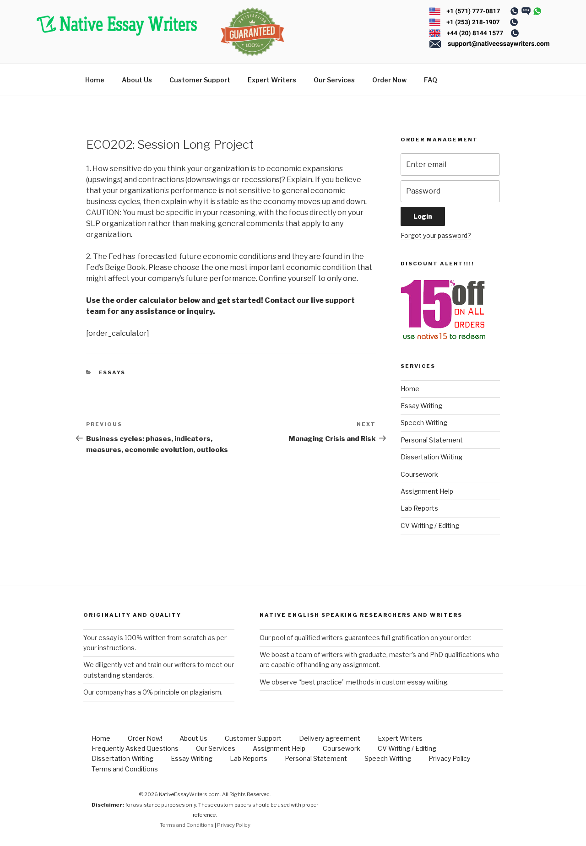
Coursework (419, 474)
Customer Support (199, 80)
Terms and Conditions (125, 769)
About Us (137, 80)
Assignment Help (427, 491)
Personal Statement (432, 440)
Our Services (334, 80)
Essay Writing (421, 406)
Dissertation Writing (431, 457)
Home (94, 80)
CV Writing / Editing (430, 525)
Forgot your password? (436, 235)
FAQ (430, 80)
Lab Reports (419, 508)
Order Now (389, 80)
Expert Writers (272, 80)
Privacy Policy (449, 758)
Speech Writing (424, 422)
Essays (112, 372)
